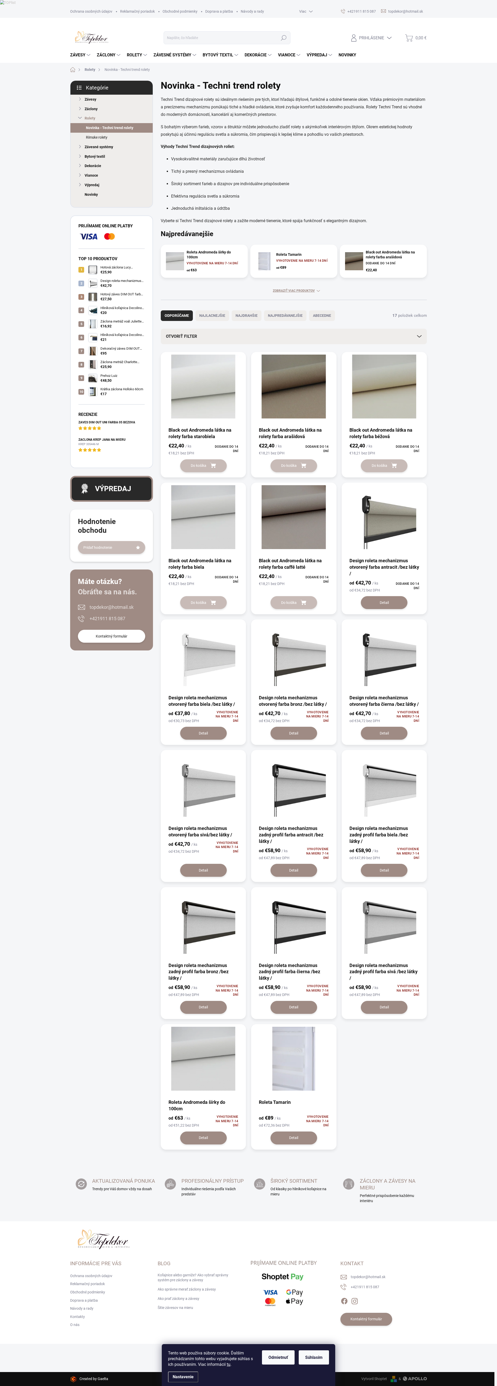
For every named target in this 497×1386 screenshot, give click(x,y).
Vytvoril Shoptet (374, 1379)
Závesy (90, 99)
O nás (74, 1325)
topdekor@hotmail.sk (112, 607)
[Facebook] (344, 1300)
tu (228, 1364)
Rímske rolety (96, 137)
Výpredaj (92, 185)
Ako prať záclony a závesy (178, 1299)
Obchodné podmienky (180, 11)
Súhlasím (314, 1357)
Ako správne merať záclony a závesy (187, 1289)
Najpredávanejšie (285, 315)
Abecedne (322, 315)
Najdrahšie (247, 315)
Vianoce (91, 175)
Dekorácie (93, 166)
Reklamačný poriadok (137, 11)
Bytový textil (95, 156)
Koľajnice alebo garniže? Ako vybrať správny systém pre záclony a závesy (193, 1277)
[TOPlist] (8, 2)
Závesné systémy (99, 147)
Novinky (91, 194)
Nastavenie (183, 1376)
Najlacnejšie (212, 315)
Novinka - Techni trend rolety (109, 128)
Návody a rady (252, 11)
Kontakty (77, 1317)
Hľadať (283, 38)
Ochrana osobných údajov (91, 11)
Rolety (90, 118)
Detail (384, 603)
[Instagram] (355, 1300)
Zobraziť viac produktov (294, 291)
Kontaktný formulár (111, 636)
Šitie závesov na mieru (175, 1308)
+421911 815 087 (107, 618)
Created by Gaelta (93, 1379)
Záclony (91, 109)
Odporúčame (177, 315)
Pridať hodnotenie (97, 547)
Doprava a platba (219, 11)
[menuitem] (81, 55)
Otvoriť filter (181, 336)
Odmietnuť (278, 1357)
